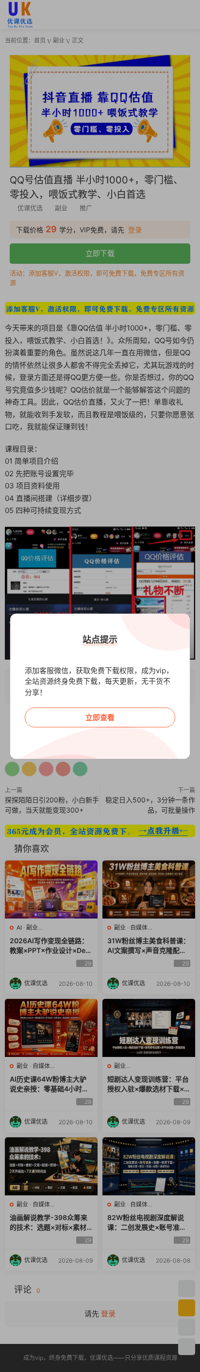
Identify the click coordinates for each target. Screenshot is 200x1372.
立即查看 (100, 717)
